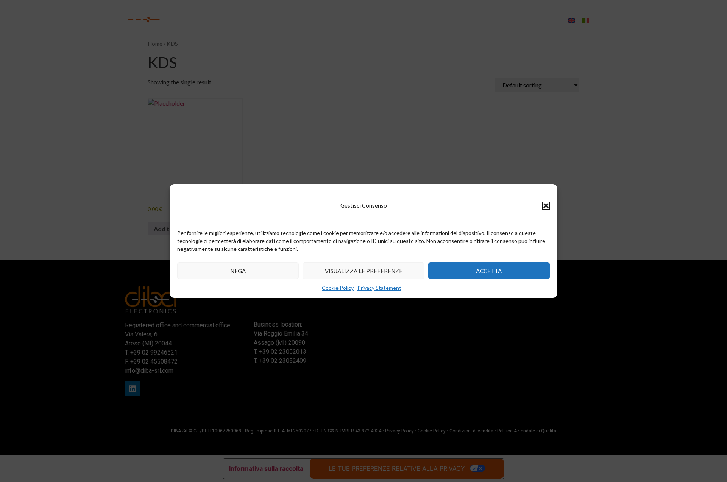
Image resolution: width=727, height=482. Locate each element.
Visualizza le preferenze (364, 270)
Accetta (489, 270)
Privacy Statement (379, 288)
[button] (546, 206)
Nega (238, 270)
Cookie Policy (338, 288)
